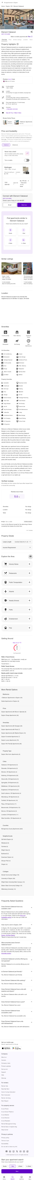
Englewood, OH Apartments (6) (10, 790)
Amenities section (6, 953)
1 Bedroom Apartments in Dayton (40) (11, 697)
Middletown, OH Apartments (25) (10, 786)
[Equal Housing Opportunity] (6, 1151)
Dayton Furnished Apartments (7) (10, 736)
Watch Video (17, 113)
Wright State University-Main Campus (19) (13, 882)
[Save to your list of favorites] (31, 12)
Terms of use (5, 1140)
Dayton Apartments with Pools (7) (10, 729)
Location (25, 39)
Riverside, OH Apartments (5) (9, 768)
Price (10, 39)
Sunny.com (4, 1069)
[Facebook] (13, 1151)
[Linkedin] (10, 1151)
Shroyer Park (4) (6, 861)
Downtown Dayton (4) (7, 857)
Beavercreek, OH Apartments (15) (10, 807)
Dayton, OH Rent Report (8, 935)
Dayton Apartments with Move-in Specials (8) (13, 712)
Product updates (6, 1066)
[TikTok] (27, 1151)
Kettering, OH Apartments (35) (9, 775)
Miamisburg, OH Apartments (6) (10, 797)
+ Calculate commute (12, 109)
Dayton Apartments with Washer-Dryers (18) (13, 733)
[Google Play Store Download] (17, 1048)
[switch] (26, 160)
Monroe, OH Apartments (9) (9, 811)
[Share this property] (32, 32)
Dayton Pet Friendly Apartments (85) (11, 744)
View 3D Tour (9, 113)
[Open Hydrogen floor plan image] (25, 170)
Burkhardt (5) (5, 853)
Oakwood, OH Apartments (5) (9, 765)
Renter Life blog (6, 1098)
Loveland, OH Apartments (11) (9, 814)
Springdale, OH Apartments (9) (9, 782)
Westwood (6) (5, 843)
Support (3, 1072)
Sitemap (3, 1078)
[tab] (6, 145)
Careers (3, 1060)
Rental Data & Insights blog (9, 1127)
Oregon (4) (4, 864)
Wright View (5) (5, 850)
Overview (4, 39)
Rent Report (4, 1101)
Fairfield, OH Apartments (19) (9, 800)
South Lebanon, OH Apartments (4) (11, 793)
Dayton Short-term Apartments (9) (10, 754)
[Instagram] (24, 1151)
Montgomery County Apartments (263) (12, 829)
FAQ (2, 1075)
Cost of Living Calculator (8, 1092)
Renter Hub (4, 1086)
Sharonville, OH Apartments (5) (10, 779)
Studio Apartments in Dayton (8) (10, 701)
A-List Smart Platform (7, 1112)
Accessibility (4, 1143)
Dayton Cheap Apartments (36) (10, 715)
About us (3, 1057)
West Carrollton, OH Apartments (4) (11, 818)
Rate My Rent (5, 1089)
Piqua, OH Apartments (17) (8, 804)
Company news (5, 1063)
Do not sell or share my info (9, 1146)
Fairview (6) (4, 846)
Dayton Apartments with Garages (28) (11, 726)
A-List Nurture (5, 1118)
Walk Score (16, 643)
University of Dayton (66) (8, 878)
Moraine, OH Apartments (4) (9, 772)
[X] (17, 1151)
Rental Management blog (8, 1124)
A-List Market (5, 1115)
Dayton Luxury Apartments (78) (10, 740)
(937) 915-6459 (5, 34)
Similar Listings (17, 39)
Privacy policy (5, 1137)
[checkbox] (10, 231)
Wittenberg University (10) (8, 889)
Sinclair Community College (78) (10, 875)
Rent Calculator (5, 1095)
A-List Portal (4, 1109)
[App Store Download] (6, 1048)
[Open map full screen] (30, 556)
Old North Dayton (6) (7, 839)
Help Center (4, 1130)
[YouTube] (20, 1151)
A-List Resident (5, 1121)
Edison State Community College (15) (11, 885)
